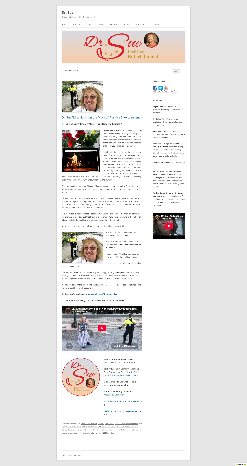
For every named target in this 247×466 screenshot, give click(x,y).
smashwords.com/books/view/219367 (121, 375)
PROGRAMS (114, 24)
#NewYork (103, 427)
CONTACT (156, 24)
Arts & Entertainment (89, 424)
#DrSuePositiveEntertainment (86, 427)
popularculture (67, 433)
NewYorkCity (127, 430)
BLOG (91, 24)
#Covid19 (71, 427)
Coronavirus (109, 424)
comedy (119, 427)
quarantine (78, 433)
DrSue (82, 430)
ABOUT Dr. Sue (77, 24)
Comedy (101, 424)
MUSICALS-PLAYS (141, 24)
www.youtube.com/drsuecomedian (101, 294)
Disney (64, 430)
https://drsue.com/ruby (114, 394)
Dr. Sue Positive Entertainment (126, 424)
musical (119, 430)
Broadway (112, 427)
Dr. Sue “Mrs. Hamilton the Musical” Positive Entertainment (101, 117)
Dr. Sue (67, 12)
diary (135, 427)
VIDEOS (101, 24)
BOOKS (126, 24)
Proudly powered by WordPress (73, 455)
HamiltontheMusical (101, 430)
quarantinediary (89, 433)
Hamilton (88, 430)
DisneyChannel (73, 430)
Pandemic (137, 430)
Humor (112, 430)
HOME (64, 24)
